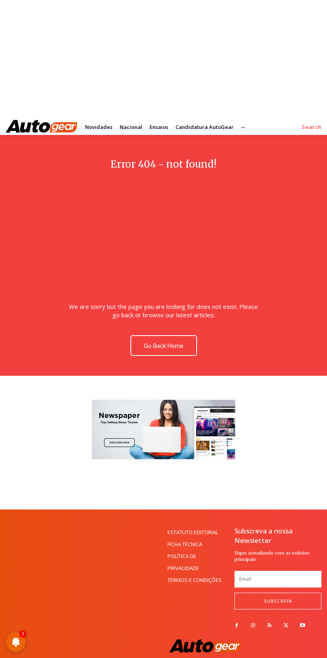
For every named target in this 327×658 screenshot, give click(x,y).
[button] (311, 127)
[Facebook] (236, 625)
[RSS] (269, 625)
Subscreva (278, 601)
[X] (286, 625)
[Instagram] (253, 625)
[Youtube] (302, 625)
